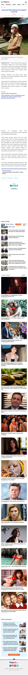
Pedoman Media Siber (19, 668)
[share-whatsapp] (15, 186)
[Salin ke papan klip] (17, 186)
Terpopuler (8, 4)
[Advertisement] (14, 114)
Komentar (15, 188)
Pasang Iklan (11, 668)
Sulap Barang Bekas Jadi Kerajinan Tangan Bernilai (12, 173)
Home (2, 4)
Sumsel (16, 178)
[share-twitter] (13, 186)
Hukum (19, 4)
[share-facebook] (11, 186)
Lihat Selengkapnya (14, 654)
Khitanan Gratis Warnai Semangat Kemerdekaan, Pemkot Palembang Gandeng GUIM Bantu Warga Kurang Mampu (10, 624)
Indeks (14, 4)
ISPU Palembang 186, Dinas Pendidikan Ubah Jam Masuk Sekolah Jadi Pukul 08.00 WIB (10, 643)
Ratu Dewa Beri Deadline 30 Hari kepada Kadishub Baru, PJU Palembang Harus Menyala (10, 637)
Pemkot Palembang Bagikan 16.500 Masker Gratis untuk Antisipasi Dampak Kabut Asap (10, 649)
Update (18, 224)
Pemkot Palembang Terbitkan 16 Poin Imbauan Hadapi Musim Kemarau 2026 (10, 631)
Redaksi (6, 668)
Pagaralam (10, 178)
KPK (23, 4)
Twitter (18, 667)
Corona (3, 178)
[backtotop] (14, 660)
